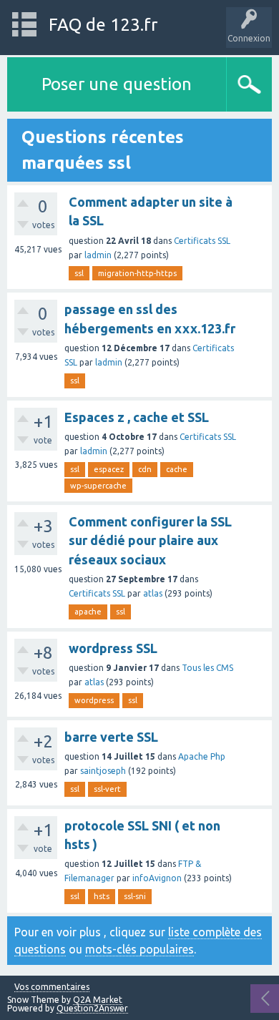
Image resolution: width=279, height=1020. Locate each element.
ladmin (98, 255)
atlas (152, 593)
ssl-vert (107, 789)
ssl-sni (135, 896)
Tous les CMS (207, 667)
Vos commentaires (51, 987)
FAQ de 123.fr (103, 24)
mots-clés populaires (139, 949)
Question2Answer (92, 1008)
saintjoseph (103, 770)
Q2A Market (97, 999)
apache (88, 611)
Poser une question (116, 84)
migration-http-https (137, 273)
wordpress (94, 700)
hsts (101, 896)
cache (176, 469)
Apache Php (201, 756)
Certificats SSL (202, 240)
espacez (109, 469)
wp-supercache (98, 485)
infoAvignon (157, 878)
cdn (145, 469)
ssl (79, 273)
